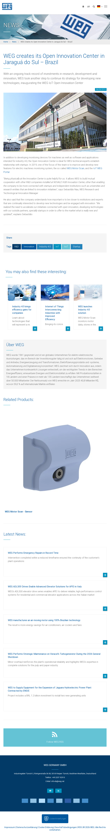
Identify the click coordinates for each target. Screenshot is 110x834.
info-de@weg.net (57, 781)
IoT (57, 246)
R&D (16, 246)
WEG (6, 6)
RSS (80, 827)
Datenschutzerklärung (26, 827)
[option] (22, 305)
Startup (76, 246)
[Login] (83, 6)
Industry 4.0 (45, 246)
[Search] (94, 6)
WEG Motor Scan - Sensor (18, 511)
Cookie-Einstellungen (57, 819)
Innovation (29, 246)
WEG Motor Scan (75, 168)
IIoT (66, 246)
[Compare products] (88, 6)
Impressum (9, 827)
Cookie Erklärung (46, 827)
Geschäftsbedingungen (66, 827)
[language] (100, 6)
